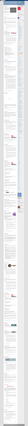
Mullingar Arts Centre (19, 102)
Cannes (18, 142)
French (7, 158)
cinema (18, 143)
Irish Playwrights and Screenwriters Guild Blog (14, 2)
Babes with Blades (11, 200)
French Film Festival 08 (6, 357)
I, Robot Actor (19, 26)
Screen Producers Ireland (20, 83)
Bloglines (18, 48)
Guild (7, 90)
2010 (18, 23)
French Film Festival (12, 362)
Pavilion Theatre (19, 104)
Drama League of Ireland (20, 72)
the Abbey (19, 183)
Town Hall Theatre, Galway (20, 116)
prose (18, 174)
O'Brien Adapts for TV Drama (20, 28)
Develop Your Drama (6, 384)
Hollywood (8, 90)
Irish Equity (19, 77)
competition (7, 57)
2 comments (10, 56)
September (19, 40)
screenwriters (10, 90)
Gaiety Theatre (19, 97)
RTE (18, 177)
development (8, 407)
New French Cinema (19, 31)
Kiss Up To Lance (5, 111)
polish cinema (19, 173)
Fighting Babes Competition (6, 199)
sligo (18, 180)
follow (5, 325)
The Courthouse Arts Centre (20, 110)
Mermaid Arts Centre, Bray (20, 101)
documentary (19, 150)
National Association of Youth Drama (20, 81)
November (19, 25)
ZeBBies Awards (8, 163)
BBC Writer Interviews (19, 32)
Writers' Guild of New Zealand (20, 132)
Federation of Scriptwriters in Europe (20, 124)
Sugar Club (6, 138)
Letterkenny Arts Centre (19, 100)
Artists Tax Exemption (19, 137)
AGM (18, 136)
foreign (6, 158)
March (18, 43)
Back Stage (19, 121)
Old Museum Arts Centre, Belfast (20, 103)
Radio (18, 175)
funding (6, 276)
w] (18, 186)
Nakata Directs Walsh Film (20, 37)
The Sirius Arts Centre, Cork (20, 113)
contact (14, 139)
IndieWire (19, 125)
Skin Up (5, 211)
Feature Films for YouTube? (6, 278)
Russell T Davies (5, 194)
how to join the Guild (19, 16)
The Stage (19, 128)
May (18, 42)
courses (6, 407)
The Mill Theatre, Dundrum (20, 112)
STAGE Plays (19, 39)
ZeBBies (15, 57)
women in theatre (19, 187)
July (18, 41)
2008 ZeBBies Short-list (6, 293)
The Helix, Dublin (19, 111)
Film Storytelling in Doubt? (6, 120)
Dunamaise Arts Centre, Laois (20, 95)
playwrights (6, 29)
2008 (18, 24)
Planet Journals (19, 50)
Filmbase (18, 73)
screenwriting (12, 57)
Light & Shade (19, 64)
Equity (18, 151)
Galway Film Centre (19, 74)
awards (6, 57)
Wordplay (19, 129)
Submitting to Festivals (6, 31)
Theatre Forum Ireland (19, 86)
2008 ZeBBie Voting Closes (6, 134)
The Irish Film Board (19, 85)
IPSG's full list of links (19, 76)
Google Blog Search (19, 49)
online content (7, 131)
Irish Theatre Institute (19, 79)
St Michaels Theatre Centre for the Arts (20, 108)
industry (9, 276)
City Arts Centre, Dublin (19, 93)
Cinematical (19, 122)
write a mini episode (6, 213)
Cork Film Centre (19, 71)
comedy (18, 144)
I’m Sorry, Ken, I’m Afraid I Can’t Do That (21, 54)
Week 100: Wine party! (19, 63)
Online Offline (19, 57)
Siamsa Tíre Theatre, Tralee (20, 107)
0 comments (10, 28)
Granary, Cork (19, 99)
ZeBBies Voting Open (6, 161)
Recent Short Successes (6, 244)
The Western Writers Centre (20, 114)
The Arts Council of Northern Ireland (20, 84)
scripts (18, 179)
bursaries (19, 141)
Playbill (18, 127)
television (10, 109)
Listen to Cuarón (5, 6)
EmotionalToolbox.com (19, 123)
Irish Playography (19, 78)
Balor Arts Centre (19, 91)
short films (9, 382)
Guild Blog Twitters (6, 323)
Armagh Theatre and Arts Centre (20, 89)
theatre (14, 57)
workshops (19, 188)
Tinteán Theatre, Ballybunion (20, 115)
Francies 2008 (19, 38)
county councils (19, 146)
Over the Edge (19, 82)
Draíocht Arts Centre (19, 94)
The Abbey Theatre (19, 109)
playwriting (8, 29)
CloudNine (19, 55)
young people (19, 189)
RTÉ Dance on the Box (12, 376)
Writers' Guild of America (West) (20, 130)
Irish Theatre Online (19, 80)
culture (18, 147)
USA (18, 185)
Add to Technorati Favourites (20, 47)
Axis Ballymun (19, 90)
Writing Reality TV (6, 93)
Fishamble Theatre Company (20, 96)
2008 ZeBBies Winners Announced (20, 27)
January (19, 44)
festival (7, 382)
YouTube (10, 131)
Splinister (19, 58)
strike (18, 181)
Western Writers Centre (19, 117)
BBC (18, 139)
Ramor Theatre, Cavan (19, 105)
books (18, 140)
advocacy (6, 90)
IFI (15, 112)
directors (18, 149)
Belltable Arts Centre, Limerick (20, 92)
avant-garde (19, 138)
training (18, 184)
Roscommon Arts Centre (20, 106)
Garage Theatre (19, 98)
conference (19, 145)
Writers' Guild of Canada (20, 131)
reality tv (7, 109)
